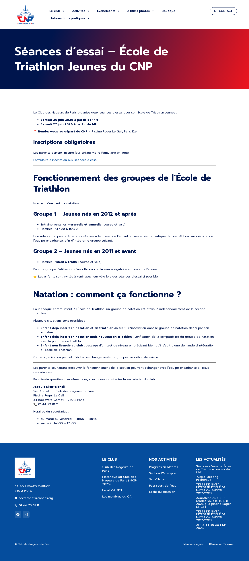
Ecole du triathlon (162, 492)
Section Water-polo (163, 473)
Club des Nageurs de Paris (117, 469)
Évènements (106, 11)
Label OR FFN (112, 490)
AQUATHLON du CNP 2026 (211, 526)
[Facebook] (18, 514)
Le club (54, 11)
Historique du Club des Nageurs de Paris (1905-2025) (119, 480)
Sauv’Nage (156, 479)
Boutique (168, 11)
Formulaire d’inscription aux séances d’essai (65, 160)
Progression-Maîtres (163, 467)
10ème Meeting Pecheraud (207, 478)
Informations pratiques (68, 18)
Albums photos (138, 11)
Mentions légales (194, 544)
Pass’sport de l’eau (162, 485)
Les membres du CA (117, 496)
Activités (78, 11)
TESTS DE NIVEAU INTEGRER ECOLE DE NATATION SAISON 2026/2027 (210, 489)
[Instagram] (26, 514)
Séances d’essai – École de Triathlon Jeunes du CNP (213, 469)
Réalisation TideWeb (221, 544)
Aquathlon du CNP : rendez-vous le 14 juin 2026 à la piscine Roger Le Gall (213, 502)
